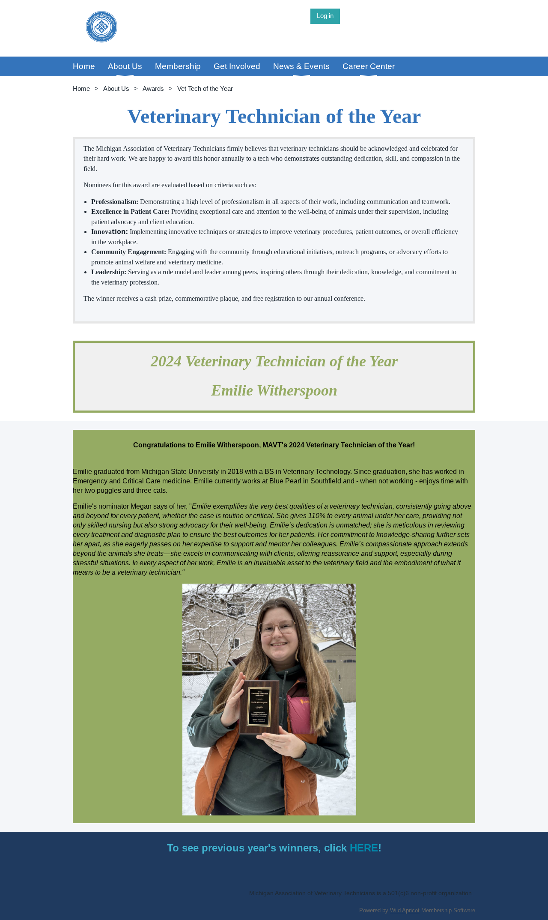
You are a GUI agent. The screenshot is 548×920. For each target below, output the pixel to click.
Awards (153, 88)
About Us (116, 88)
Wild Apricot (405, 910)
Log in (325, 15)
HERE (364, 848)
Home (81, 88)
